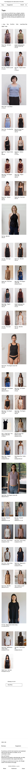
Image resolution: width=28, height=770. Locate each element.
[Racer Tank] (7, 120)
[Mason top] (7, 36)
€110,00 (4, 130)
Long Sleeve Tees (23, 24)
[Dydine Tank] (7, 661)
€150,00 (4, 108)
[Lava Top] (7, 250)
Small (3, 26)
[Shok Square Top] (20, 447)
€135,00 (17, 70)
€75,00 (16, 47)
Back (4, 24)
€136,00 (4, 436)
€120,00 (4, 328)
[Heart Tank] (20, 165)
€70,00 (3, 177)
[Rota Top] (20, 59)
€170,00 (17, 154)
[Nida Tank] (7, 165)
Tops (8, 24)
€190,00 (4, 46)
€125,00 (4, 69)
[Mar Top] (14, 219)
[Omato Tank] (7, 379)
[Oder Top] (20, 638)
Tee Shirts (12, 24)
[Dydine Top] (20, 188)
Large (6, 26)
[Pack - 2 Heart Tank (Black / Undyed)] (7, 425)
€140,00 (4, 260)
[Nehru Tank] (14, 89)
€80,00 (16, 177)
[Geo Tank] (7, 59)
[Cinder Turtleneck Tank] (20, 36)
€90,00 (16, 198)
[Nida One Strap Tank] (20, 120)
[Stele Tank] (20, 554)
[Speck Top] (7, 143)
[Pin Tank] (14, 607)
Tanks (17, 24)
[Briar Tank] (7, 531)
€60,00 (3, 154)
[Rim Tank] (7, 509)
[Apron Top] (20, 250)
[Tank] (20, 577)
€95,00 (3, 199)
